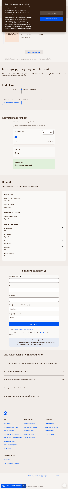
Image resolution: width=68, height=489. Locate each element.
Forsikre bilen (7, 448)
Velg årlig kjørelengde (15, 314)
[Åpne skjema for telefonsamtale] (64, 485)
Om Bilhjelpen (49, 423)
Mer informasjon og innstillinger (23, 28)
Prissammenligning (9, 441)
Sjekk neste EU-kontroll (51, 427)
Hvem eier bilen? (49, 434)
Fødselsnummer (14, 276)
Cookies (58, 476)
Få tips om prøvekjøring (10, 445)
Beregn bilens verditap (30, 427)
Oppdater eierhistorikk (11, 102)
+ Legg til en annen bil (34, 52)
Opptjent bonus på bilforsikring (18, 305)
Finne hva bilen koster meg (11, 427)
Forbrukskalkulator (29, 423)
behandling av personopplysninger (24, 329)
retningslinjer (42, 333)
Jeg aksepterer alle (51, 18)
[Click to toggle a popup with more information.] (63, 198)
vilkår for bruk (51, 333)
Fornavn (11, 286)
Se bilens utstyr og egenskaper (12, 438)
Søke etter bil (7, 423)
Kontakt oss (7, 459)
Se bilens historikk (9, 430)
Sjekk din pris (34, 324)
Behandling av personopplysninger (37, 476)
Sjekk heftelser (49, 430)
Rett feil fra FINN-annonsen (11, 463)
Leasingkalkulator (29, 434)
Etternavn (12, 295)
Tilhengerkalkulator (29, 438)
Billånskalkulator (28, 430)
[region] (34, 16)
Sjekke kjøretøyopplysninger (11, 434)
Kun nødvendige (51, 13)
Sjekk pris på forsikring (13, 486)
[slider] (34, 137)
